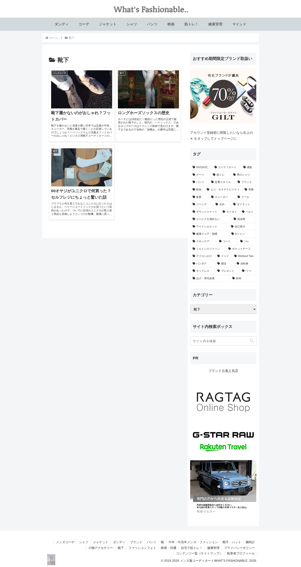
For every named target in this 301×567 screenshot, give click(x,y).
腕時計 (250, 542)
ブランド (136, 542)
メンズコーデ (65, 542)
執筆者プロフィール (241, 553)
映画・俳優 (168, 548)
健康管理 (213, 548)
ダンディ (119, 542)
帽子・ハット (232, 542)
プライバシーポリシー (239, 548)
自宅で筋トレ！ (192, 548)
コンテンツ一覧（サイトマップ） (199, 553)
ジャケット (100, 542)
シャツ (83, 542)
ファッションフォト (142, 548)
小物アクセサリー (100, 548)
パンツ (151, 542)
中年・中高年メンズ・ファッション (193, 542)
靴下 (121, 548)
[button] (252, 340)
